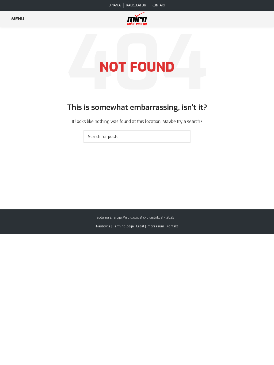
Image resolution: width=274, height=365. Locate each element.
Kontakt (172, 226)
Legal (140, 226)
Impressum (155, 226)
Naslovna (103, 226)
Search (183, 136)
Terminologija (123, 226)
